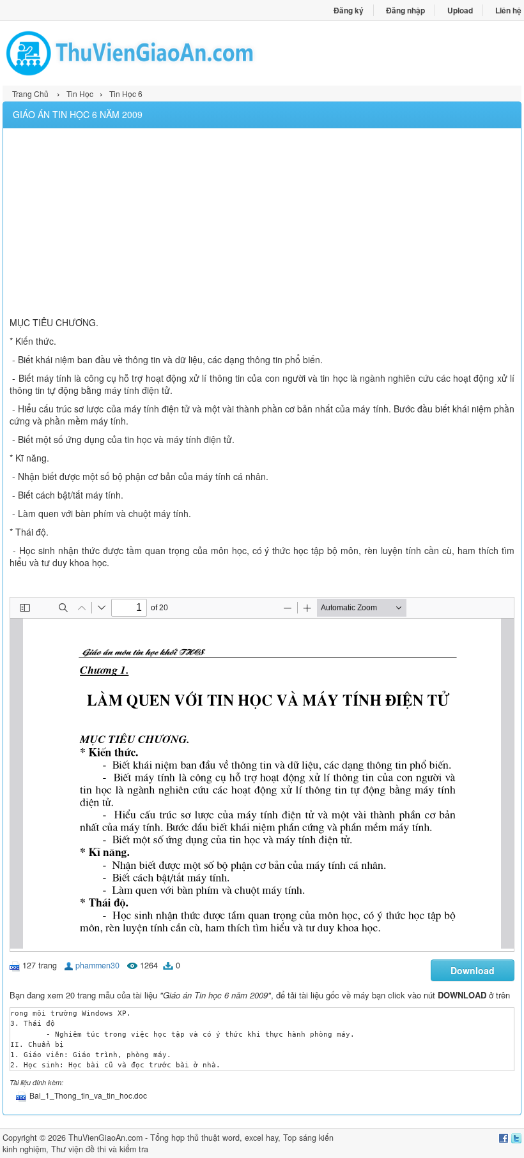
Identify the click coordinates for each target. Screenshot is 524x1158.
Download (473, 970)
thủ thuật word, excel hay (232, 1137)
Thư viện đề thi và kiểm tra (99, 1149)
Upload (460, 10)
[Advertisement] (262, 224)
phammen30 (97, 965)
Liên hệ (508, 10)
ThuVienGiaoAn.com (105, 1137)
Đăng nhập (405, 10)
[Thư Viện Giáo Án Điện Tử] (132, 53)
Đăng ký (349, 10)
